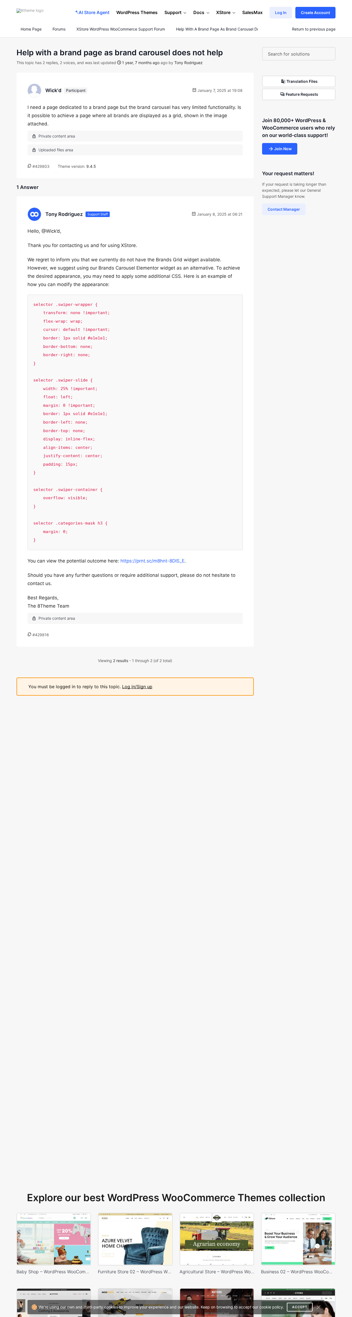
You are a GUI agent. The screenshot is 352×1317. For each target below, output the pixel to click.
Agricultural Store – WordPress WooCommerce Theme (217, 1271)
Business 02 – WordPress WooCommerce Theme (298, 1271)
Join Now (283, 148)
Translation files (302, 81)
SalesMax (252, 12)
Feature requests (302, 94)
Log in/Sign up (137, 686)
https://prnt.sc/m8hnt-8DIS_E (152, 561)
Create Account (315, 12)
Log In (281, 12)
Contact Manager (284, 209)
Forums (59, 29)
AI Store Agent (94, 12)
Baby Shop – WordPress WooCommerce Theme (53, 1271)
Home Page (31, 29)
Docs (198, 12)
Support (173, 12)
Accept (299, 1307)
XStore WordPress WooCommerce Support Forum (120, 29)
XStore (223, 12)
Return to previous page (314, 29)
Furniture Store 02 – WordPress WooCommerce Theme (135, 1271)
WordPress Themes (137, 12)
